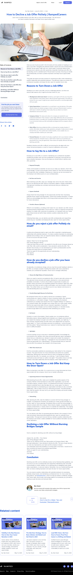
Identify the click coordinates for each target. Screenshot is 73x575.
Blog (7, 571)
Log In (60, 2)
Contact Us (12, 571)
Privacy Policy (20, 571)
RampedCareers (41, 475)
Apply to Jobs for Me (41, 2)
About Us (2, 571)
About (52, 2)
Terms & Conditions (30, 571)
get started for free (11, 114)
